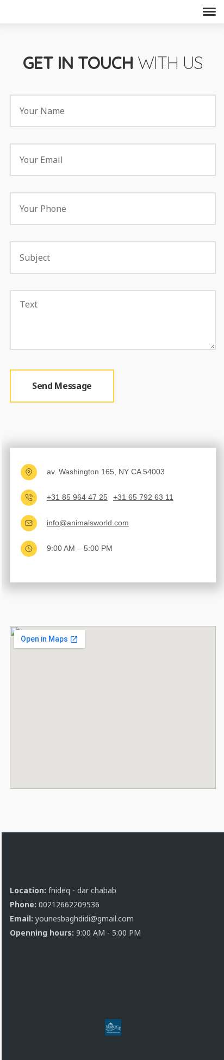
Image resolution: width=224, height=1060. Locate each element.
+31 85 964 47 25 (77, 497)
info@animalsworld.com (88, 522)
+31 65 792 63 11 (143, 497)
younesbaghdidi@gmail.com (84, 918)
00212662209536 (69, 904)
